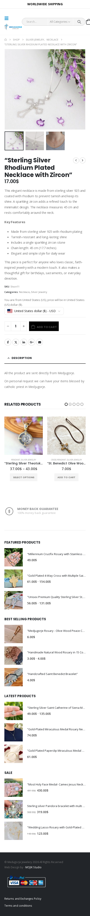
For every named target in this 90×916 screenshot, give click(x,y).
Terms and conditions (18, 905)
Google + (31, 342)
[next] (83, 160)
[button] (7, 18)
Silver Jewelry (39, 292)
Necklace (24, 292)
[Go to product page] (23, 435)
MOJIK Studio (33, 867)
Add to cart (47, 327)
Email (39, 342)
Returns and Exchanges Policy (22, 898)
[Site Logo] (13, 27)
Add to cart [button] (24, 477)
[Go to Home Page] (5, 39)
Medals (53, 459)
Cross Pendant (15, 459)
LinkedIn (23, 342)
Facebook (7, 342)
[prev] (76, 160)
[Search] (79, 21)
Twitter (15, 342)
